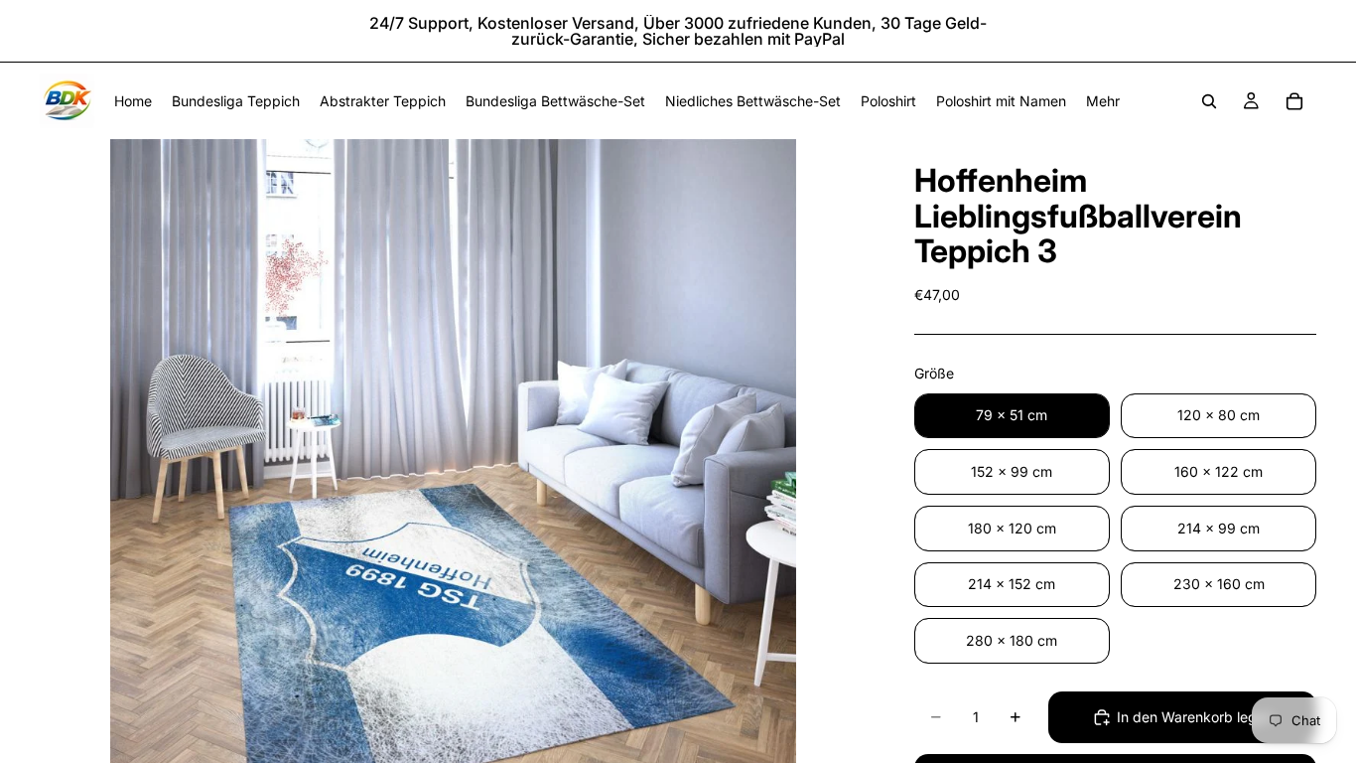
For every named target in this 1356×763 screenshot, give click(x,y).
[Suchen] (1209, 101)
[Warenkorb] (1294, 101)
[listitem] (1103, 101)
